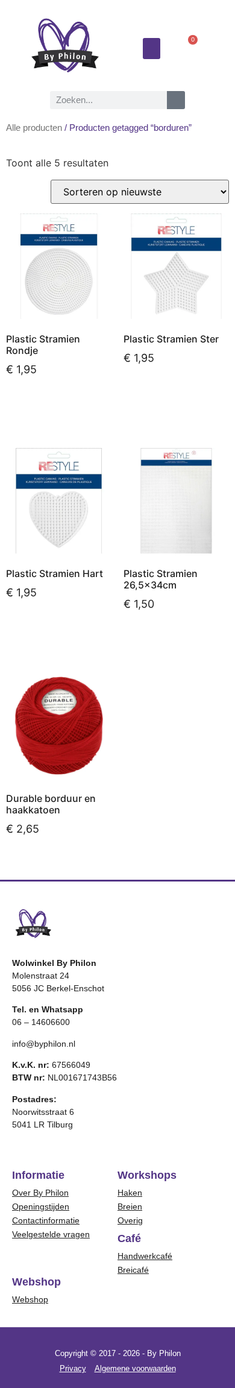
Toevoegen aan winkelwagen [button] (52, 408)
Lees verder (161, 638)
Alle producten (34, 128)
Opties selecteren (58, 863)
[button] (152, 48)
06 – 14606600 (41, 1022)
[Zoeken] (176, 100)
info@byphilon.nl (43, 1044)
